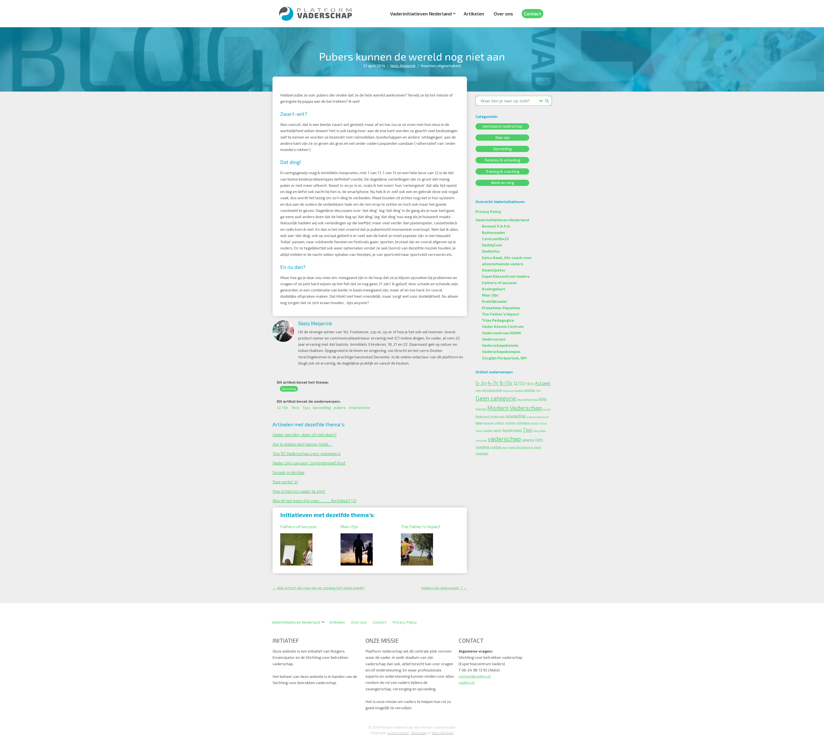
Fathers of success (298, 526)
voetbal (495, 447)
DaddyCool (492, 245)
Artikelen (474, 13)
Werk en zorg (502, 182)
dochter (529, 390)
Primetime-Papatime (501, 307)
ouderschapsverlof (537, 416)
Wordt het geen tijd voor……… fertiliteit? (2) (315, 500)
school (534, 423)
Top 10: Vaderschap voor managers (307, 453)
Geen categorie (496, 398)
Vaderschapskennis (500, 345)
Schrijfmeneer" (398, 733)
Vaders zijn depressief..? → (444, 587)
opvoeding (322, 407)
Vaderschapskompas (501, 351)
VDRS (539, 440)
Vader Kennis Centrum (503, 326)
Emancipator (494, 270)
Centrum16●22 (495, 238)
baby (478, 390)
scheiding (523, 423)
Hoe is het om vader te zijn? (299, 491)
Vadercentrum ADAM (501, 332)
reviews (510, 423)
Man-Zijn (349, 526)
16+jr (295, 407)
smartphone (359, 407)
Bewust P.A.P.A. (496, 226)
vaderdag (481, 440)
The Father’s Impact (420, 526)
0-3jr (481, 383)
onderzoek (497, 416)
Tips (306, 407)
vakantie (528, 440)
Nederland (482, 416)
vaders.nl (467, 682)
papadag (488, 422)
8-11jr (506, 383)
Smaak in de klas (288, 472)
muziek (547, 409)
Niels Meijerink (403, 65)
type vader (539, 430)
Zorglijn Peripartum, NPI (504, 358)
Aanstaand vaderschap (502, 126)
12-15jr (282, 407)
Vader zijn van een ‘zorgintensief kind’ (309, 462)
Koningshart (493, 289)
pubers (340, 407)
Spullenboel (512, 430)
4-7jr (493, 383)
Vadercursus (493, 339)
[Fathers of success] (296, 536)
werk (504, 447)
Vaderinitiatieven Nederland (421, 13)
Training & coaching (502, 171)
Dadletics (491, 251)
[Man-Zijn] (357, 536)
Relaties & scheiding (502, 160)
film (538, 390)
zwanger (482, 453)
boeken (518, 390)
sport (498, 430)
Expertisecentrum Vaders (505, 276)
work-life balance (520, 447)
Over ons (503, 13)
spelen (488, 430)
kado (535, 399)
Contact (532, 13)
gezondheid (524, 399)
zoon (537, 447)
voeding (482, 447)
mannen (481, 409)
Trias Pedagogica (498, 320)
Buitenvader (493, 232)
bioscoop (508, 390)
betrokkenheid (492, 390)
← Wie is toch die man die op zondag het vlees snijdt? (319, 587)
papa (479, 423)
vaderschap (504, 438)
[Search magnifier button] (547, 101)
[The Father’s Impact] (417, 536)
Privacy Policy (488, 211)
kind (543, 398)
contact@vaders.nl (475, 676)
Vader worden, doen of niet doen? (305, 434)
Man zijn (502, 137)
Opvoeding (289, 389)
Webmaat (418, 733)
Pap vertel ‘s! (285, 481)
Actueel (542, 383)
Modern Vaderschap (514, 407)
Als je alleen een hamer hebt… (302, 443)
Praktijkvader (494, 301)
